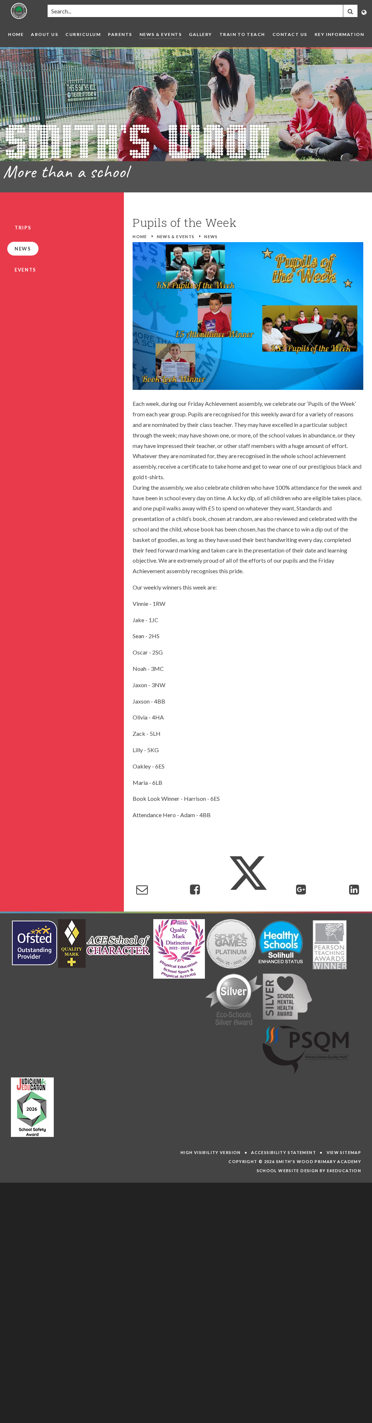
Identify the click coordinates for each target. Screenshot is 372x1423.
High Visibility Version (211, 1152)
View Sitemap (344, 1152)
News (211, 236)
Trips (23, 228)
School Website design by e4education (309, 1170)
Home (140, 236)
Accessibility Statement (283, 1152)
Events (25, 270)
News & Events (176, 236)
